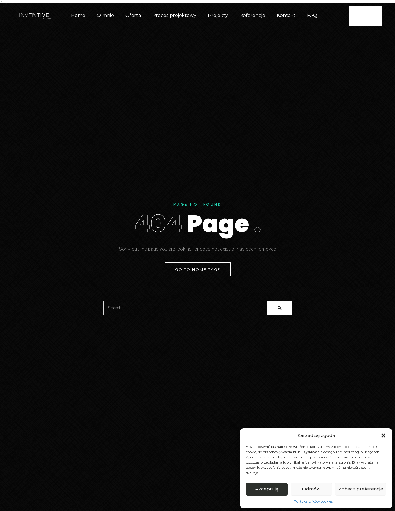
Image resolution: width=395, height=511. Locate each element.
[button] (383, 435)
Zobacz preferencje (360, 489)
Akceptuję (266, 489)
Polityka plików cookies (313, 501)
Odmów (311, 489)
